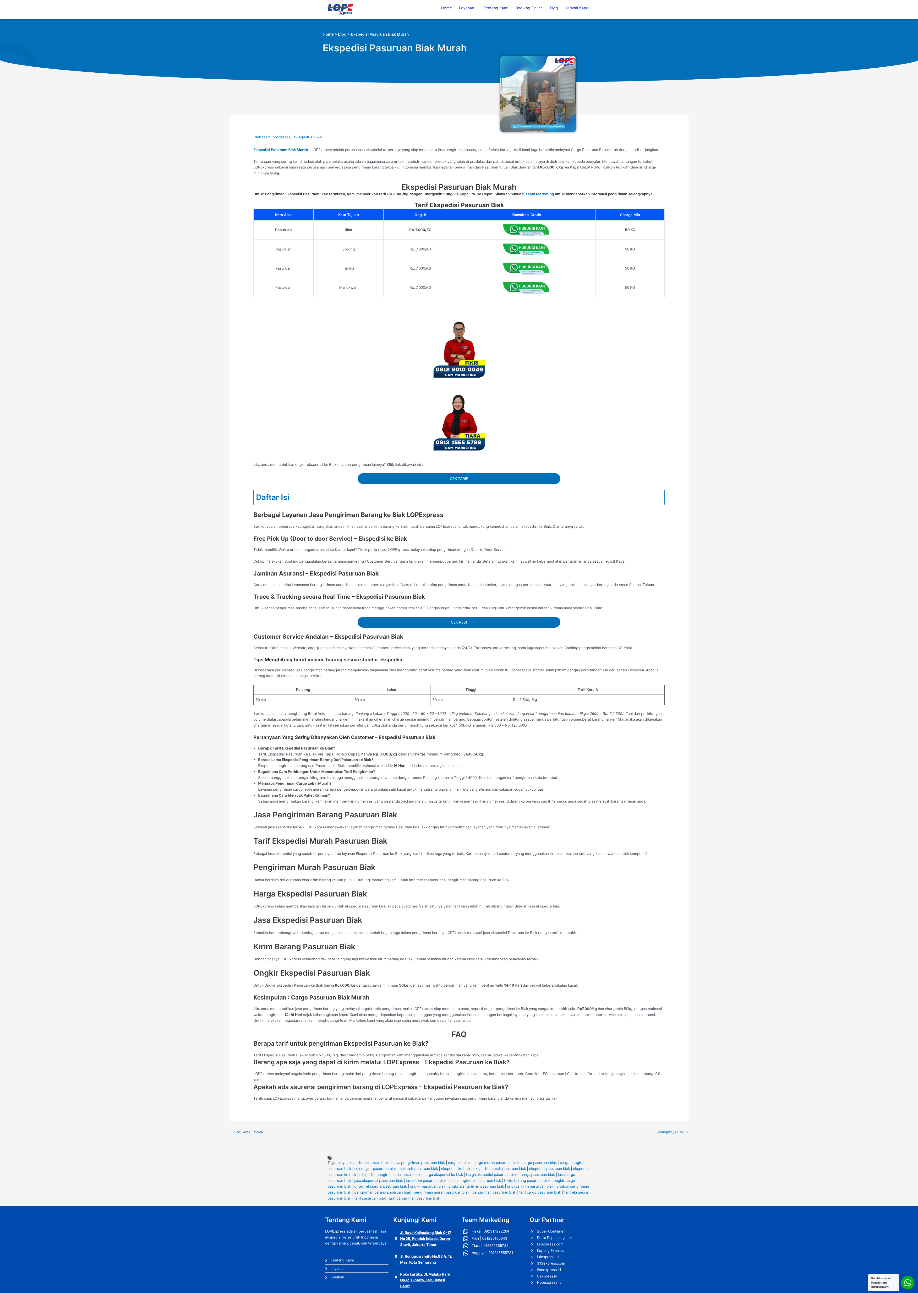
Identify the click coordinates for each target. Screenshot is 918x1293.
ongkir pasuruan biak (427, 1186)
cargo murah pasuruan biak (496, 1162)
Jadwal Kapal (577, 7)
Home (446, 7)
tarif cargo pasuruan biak (540, 1192)
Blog (554, 7)
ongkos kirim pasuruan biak (530, 1186)
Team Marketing (539, 194)
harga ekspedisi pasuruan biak (492, 1174)
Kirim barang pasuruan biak (527, 1180)
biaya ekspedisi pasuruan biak (363, 1162)
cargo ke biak (459, 1162)
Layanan (466, 7)
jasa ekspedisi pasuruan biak (378, 1180)
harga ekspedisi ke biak (443, 1174)
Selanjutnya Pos (672, 1132)
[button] (467, 7)
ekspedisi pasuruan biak (549, 1168)
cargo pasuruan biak (540, 1162)
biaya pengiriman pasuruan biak (418, 1162)
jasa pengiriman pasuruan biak (475, 1180)
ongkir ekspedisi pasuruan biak (380, 1186)
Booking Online (529, 7)
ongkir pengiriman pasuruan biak (476, 1186)
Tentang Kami (496, 7)
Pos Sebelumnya (246, 1132)
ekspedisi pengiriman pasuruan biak (389, 1174)
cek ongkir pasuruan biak (375, 1168)
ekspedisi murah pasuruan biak (499, 1168)
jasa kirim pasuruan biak (426, 1180)
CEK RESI (459, 622)
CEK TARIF (459, 478)
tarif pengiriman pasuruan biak (414, 1198)
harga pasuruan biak (538, 1174)
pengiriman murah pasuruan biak (441, 1192)
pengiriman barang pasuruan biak (382, 1192)
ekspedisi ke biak (455, 1168)
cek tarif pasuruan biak (419, 1168)
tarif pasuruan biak (370, 1198)
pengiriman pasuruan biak (494, 1192)
